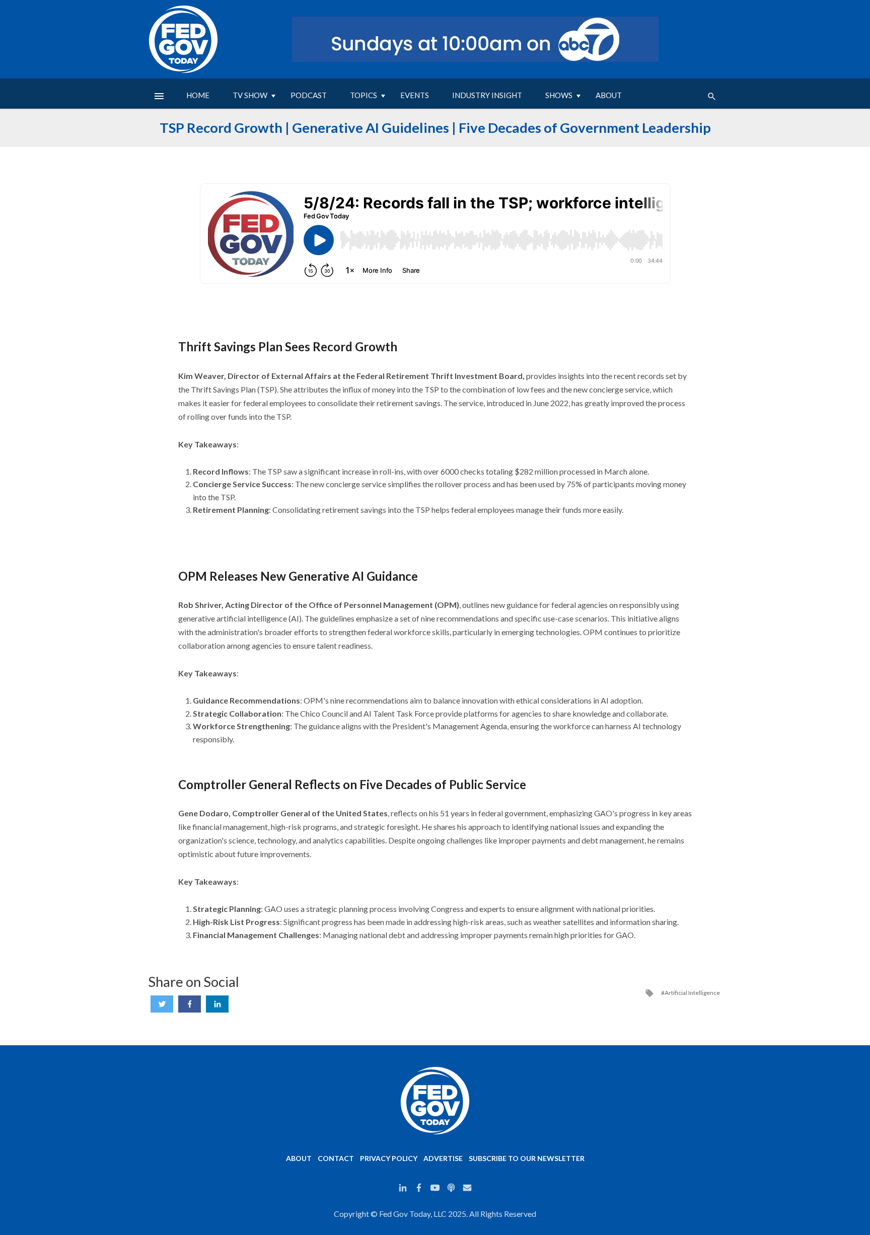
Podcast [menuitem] (309, 95)
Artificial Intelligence (692, 993)
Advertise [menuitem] (443, 1158)
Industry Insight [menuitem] (487, 95)
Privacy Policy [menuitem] (388, 1158)
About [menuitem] (609, 95)
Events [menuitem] (414, 95)
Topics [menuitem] (363, 95)
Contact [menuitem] (336, 1158)
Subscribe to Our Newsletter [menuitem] (527, 1158)
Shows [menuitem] (558, 95)
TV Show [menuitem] (250, 95)
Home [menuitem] (197, 95)
